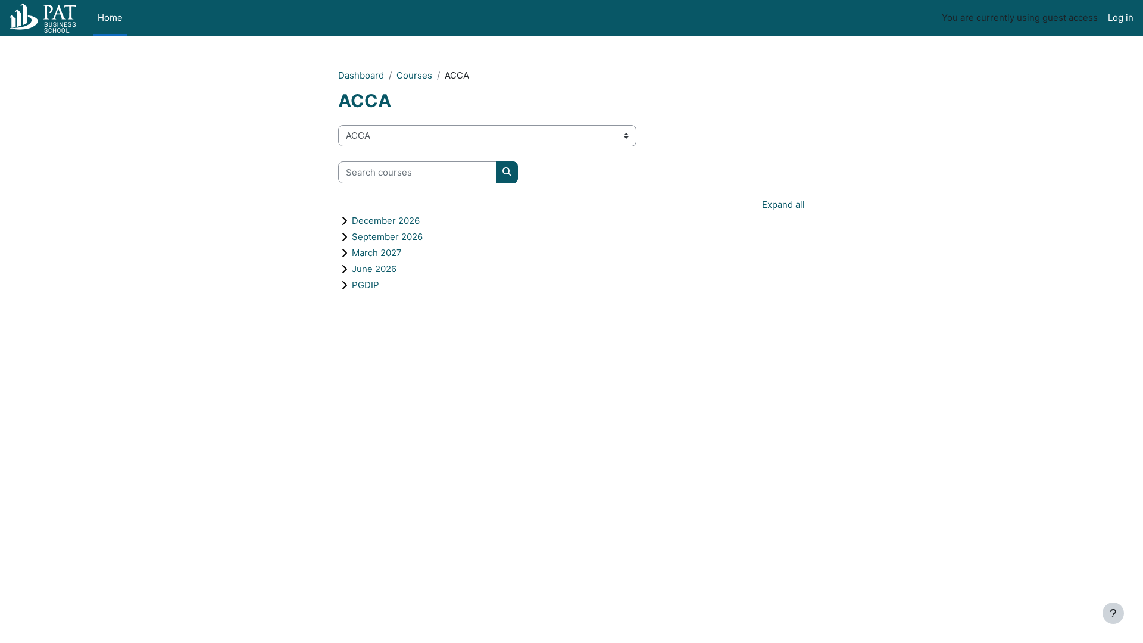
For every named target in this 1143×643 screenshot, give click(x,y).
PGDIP (365, 285)
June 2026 (374, 268)
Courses (414, 75)
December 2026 (386, 220)
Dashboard (361, 75)
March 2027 (377, 252)
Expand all (783, 204)
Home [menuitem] (110, 17)
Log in (1120, 17)
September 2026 (387, 236)
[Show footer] (1113, 613)
